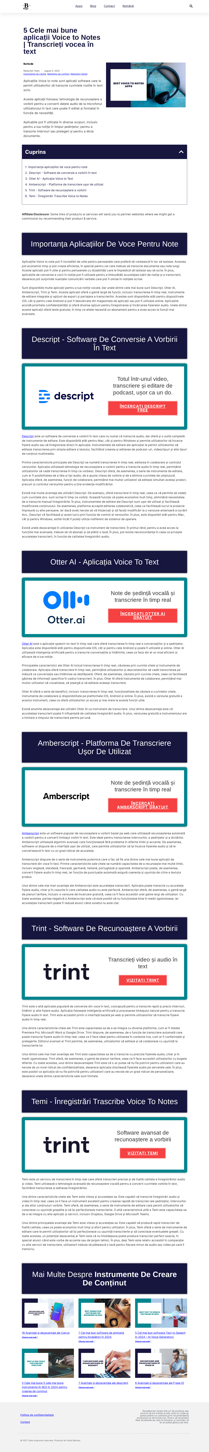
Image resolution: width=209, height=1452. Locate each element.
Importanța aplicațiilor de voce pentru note (57, 167)
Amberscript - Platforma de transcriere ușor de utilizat (66, 184)
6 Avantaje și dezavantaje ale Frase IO (159, 1383)
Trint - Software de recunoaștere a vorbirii (57, 190)
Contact (109, 6)
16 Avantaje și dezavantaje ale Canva (45, 1332)
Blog (93, 6)
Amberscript (30, 833)
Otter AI (27, 644)
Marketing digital (79, 74)
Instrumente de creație (34, 74)
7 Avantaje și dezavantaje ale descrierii (103, 1383)
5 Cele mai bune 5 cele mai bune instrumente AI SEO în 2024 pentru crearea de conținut (44, 1387)
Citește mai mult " (30, 1337)
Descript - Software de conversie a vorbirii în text (63, 173)
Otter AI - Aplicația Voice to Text (51, 178)
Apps (78, 6)
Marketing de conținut (58, 74)
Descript (28, 436)
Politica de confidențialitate (37, 1415)
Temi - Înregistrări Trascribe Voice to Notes (58, 196)
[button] (191, 6)
